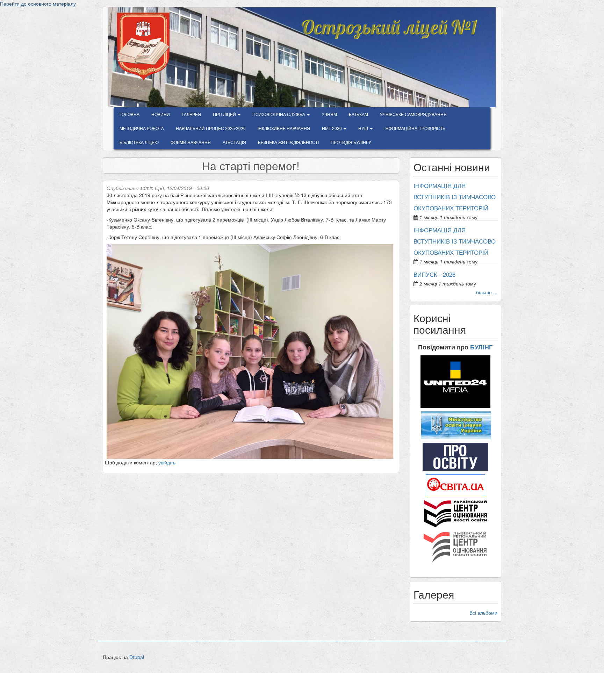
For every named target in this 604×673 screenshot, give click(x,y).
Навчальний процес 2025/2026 (211, 128)
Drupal (136, 656)
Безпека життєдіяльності (288, 142)
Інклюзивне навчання (284, 128)
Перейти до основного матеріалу (38, 3)
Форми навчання (191, 142)
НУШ (363, 128)
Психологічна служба (279, 114)
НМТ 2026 (332, 128)
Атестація (234, 142)
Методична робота (142, 128)
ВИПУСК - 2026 (434, 274)
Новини (160, 114)
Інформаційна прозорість (414, 128)
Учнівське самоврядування (413, 114)
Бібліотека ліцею (139, 142)
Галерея (191, 114)
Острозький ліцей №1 (388, 22)
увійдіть (166, 462)
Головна (129, 114)
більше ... (486, 292)
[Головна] (146, 46)
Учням (329, 114)
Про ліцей (225, 114)
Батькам (358, 114)
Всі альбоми (483, 612)
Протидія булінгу (351, 142)
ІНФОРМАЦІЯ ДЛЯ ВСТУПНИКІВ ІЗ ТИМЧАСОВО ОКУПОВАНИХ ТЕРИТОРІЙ (455, 196)
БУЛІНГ (481, 347)
